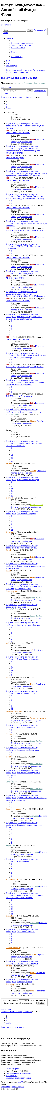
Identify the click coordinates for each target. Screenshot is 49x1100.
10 (12, 486)
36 (12, 455)
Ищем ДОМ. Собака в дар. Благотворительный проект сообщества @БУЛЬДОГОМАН (23, 150)
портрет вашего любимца (27, 693)
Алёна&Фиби (12, 414)
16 (12, 909)
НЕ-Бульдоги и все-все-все (19, 77)
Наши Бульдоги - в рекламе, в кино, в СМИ (24, 230)
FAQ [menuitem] (8, 61)
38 (12, 459)
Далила (37, 83)
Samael (33, 973)
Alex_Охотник (12, 591)
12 (12, 491)
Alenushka (28, 83)
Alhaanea (10, 734)
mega (43, 83)
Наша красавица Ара (26, 932)
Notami (9, 757)
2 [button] (6, 103)
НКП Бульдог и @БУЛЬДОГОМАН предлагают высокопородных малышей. (26, 174)
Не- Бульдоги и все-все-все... (29, 412)
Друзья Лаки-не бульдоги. (28, 659)
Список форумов (13, 1069)
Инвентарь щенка (24, 982)
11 (12, 489)
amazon (9, 464)
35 (12, 452)
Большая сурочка (13, 809)
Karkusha (10, 984)
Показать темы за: (11, 1000)
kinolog (33, 421)
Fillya (8, 130)
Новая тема (6, 87)
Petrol (8, 550)
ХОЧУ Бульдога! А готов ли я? (19, 396)
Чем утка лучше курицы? (27, 548)
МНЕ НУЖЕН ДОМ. (15, 157)
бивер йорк (21, 607)
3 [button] (6, 106)
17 (12, 911)
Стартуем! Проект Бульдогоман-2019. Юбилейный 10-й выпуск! (25, 295)
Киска (8, 677)
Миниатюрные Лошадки (27, 963)
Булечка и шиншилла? (26, 727)
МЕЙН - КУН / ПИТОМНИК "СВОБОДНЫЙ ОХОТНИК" (24, 587)
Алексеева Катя (12, 879)
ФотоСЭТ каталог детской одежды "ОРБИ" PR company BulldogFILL (26, 356)
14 (12, 495)
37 (12, 457)
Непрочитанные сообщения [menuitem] (23, 43)
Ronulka (9, 498)
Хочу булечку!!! (23, 861)
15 (12, 907)
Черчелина (18, 83)
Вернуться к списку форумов (13, 1027)
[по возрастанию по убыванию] (28, 1003)
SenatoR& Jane (36, 598)
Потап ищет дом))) (25, 273)
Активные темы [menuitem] (18, 47)
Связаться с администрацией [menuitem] (18, 1078)
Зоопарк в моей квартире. (28, 750)
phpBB (20, 1082)
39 (12, 461)
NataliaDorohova (13, 948)
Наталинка (10, 532)
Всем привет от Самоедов (28, 480)
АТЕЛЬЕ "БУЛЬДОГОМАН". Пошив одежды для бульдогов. (24, 318)
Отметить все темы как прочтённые (16, 97)
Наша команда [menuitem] (17, 57)
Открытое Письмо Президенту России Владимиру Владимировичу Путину (25, 197)
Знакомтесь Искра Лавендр (28, 625)
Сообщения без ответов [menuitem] (21, 45)
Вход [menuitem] (8, 63)
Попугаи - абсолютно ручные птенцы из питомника (24, 444)
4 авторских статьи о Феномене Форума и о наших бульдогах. (25, 383)
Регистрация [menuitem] (11, 66)
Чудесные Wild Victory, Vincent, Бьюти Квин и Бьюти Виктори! (24, 896)
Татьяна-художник (14, 711)
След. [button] (8, 108)
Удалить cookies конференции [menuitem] (19, 1073)
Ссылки (9, 38)
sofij (7, 643)
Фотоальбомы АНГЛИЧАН (18, 133)
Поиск (30, 30)
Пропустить (6, 25)
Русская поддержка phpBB (12, 1087)
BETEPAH (10, 916)
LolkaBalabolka (36, 505)
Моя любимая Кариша (26, 514)
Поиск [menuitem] (14, 52)
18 (12, 913)
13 (12, 493)
